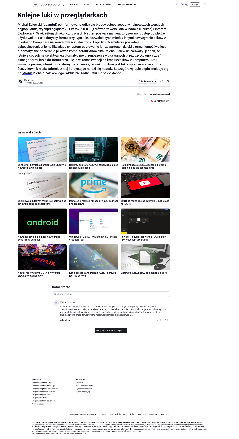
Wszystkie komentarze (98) (109, 330)
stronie (27, 73)
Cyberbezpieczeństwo (84, 389)
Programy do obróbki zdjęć (42, 383)
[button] (184, 4)
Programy (74, 4)
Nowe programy (38, 404)
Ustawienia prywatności (157, 414)
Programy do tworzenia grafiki (43, 401)
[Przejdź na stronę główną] (35, 6)
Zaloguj (195, 4)
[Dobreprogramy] (54, 4)
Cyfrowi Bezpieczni (126, 4)
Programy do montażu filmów (43, 392)
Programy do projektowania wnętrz (45, 389)
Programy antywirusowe (41, 395)
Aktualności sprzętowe (84, 386)
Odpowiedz (65, 320)
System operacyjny (83, 392)
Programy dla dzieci (39, 398)
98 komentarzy (148, 81)
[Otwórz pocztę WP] (176, 4)
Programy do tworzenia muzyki (43, 386)
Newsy (87, 4)
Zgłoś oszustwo (103, 4)
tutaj (84, 433)
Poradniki (79, 383)
